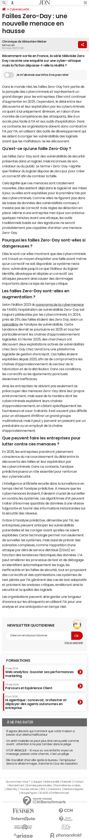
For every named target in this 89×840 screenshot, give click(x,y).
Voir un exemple (73, 642)
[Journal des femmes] (23, 810)
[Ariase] (23, 835)
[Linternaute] (23, 819)
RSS (43, 789)
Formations (18, 660)
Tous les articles (28, 789)
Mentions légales (73, 789)
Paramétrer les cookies (67, 785)
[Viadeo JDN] (65, 827)
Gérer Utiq (11, 789)
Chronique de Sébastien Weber (24, 41)
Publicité (66, 782)
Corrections (54, 789)
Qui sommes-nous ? (18, 782)
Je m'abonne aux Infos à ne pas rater (42, 74)
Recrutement (16, 785)
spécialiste (10, 324)
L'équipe (37, 782)
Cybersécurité (19, 9)
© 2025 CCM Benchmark (54, 793)
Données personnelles (39, 785)
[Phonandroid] (65, 835)
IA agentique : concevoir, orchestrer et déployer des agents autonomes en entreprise (35, 702)
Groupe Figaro (28, 793)
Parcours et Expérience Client (28, 686)
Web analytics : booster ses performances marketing (39, 672)
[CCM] (65, 810)
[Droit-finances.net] (65, 819)
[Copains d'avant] (23, 827)
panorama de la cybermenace (60, 304)
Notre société (51, 782)
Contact (78, 782)
